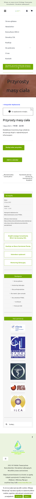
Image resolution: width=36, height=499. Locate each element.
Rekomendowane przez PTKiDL (13, 214)
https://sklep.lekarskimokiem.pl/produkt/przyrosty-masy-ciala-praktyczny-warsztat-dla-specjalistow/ (18, 223)
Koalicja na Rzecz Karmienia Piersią (18, 246)
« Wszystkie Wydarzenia (11, 105)
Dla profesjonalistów (18, 289)
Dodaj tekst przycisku (14, 147)
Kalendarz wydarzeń (18, 254)
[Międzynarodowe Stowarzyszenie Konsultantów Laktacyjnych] (18, 394)
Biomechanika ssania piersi (8, 175)
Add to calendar (12, 160)
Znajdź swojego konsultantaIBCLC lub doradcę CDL (18, 237)
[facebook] (32, 437)
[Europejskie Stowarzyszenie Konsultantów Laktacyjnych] (18, 323)
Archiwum (18, 302)
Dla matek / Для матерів (18, 293)
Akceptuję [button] (19, 496)
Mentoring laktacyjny (18, 262)
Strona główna (18, 281)
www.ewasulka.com (25, 482)
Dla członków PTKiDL (18, 297)
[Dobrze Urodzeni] (18, 384)
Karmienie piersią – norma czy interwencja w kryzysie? (25, 177)
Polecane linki (18, 306)
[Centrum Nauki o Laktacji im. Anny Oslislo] (18, 336)
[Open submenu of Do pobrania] (30, 47)
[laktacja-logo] (18, 11)
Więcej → (27, 496)
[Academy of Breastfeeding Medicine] (18, 362)
